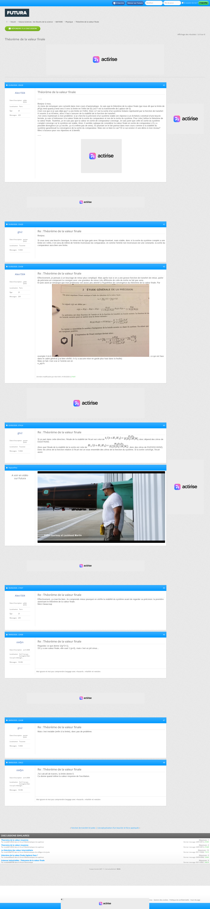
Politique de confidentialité (179, 900)
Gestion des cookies (161, 900)
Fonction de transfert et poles (83, 828)
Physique (69, 22)
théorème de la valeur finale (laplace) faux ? (19, 855)
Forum (13, 22)
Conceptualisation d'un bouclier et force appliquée (118, 828)
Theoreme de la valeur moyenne (14, 840)
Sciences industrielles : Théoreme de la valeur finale (22, 860)
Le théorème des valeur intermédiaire (17, 850)
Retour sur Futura (135, 3)
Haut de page (195, 900)
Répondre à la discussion (23, 28)
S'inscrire (118, 3)
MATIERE (59, 22)
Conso (150, 900)
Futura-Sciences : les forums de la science (36, 22)
